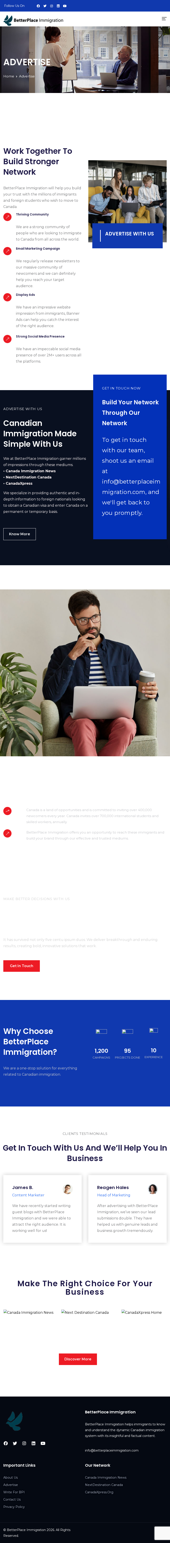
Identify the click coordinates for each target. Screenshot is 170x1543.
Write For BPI (14, 1492)
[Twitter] (44, 6)
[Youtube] (64, 6)
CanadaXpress (137, 1363)
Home (8, 76)
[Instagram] (51, 6)
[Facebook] (38, 6)
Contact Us (12, 1500)
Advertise (10, 1485)
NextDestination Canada (81, 1324)
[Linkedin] (58, 6)
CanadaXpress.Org (99, 1492)
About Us (10, 1478)
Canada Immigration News (105, 1478)
